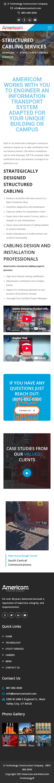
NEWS (9, 661)
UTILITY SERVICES (15, 648)
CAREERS (10, 655)
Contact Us (25, 410)
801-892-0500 (14, 688)
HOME (9, 636)
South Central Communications (19, 562)
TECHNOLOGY (13, 642)
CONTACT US (13, 667)
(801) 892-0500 (29, 12)
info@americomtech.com (27, 8)
